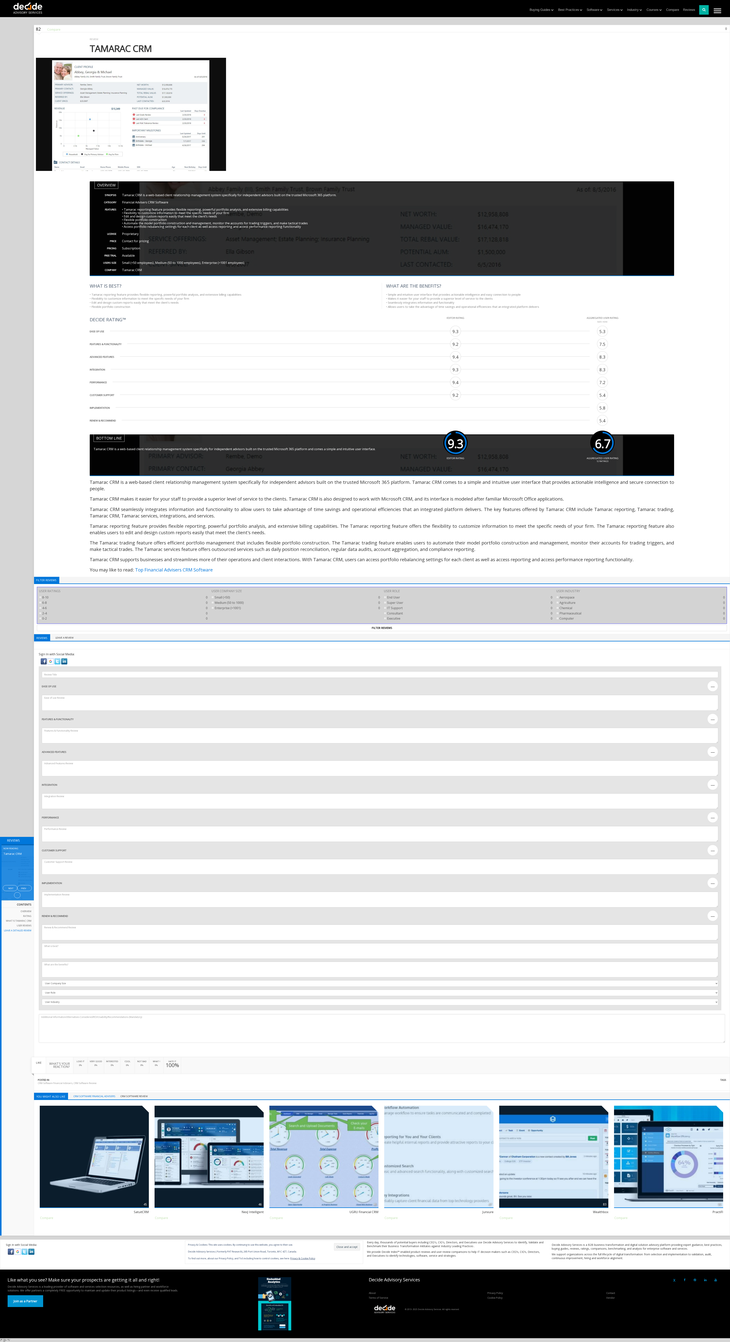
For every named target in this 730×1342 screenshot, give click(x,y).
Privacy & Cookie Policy (302, 1258)
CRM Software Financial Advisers (55, 1083)
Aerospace (642, 597)
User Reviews (24, 925)
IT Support (469, 608)
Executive (469, 618)
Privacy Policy (495, 1293)
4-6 (124, 608)
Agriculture (642, 603)
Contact (610, 1293)
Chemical (642, 608)
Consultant (469, 613)
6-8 (124, 603)
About (372, 1293)
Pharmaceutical (642, 613)
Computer (642, 618)
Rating (27, 916)
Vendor (610, 1297)
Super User (469, 603)
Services (613, 10)
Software (593, 10)
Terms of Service (378, 1297)
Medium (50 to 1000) (297, 603)
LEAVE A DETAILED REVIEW (17, 930)
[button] (44, 661)
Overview (26, 911)
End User (469, 597)
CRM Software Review (85, 1083)
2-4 (124, 613)
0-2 (124, 618)
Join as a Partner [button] (25, 1301)
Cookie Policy (495, 1297)
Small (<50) (297, 597)
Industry (633, 10)
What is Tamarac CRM (18, 920)
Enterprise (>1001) (297, 608)
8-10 (124, 597)
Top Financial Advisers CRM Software (174, 570)
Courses (653, 10)
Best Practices (568, 10)
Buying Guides (540, 10)
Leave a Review (65, 637)
